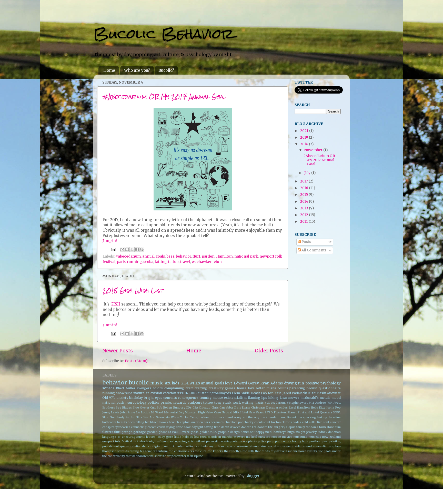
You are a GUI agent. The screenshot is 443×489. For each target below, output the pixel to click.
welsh (153, 456)
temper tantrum (156, 451)
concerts (170, 398)
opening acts (184, 441)
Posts (306, 242)
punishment (110, 446)
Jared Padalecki (295, 393)
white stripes (167, 456)
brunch (174, 422)
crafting (201, 388)
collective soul (319, 422)
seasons (242, 446)
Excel (292, 407)
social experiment (281, 446)
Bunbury (179, 407)
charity (248, 422)
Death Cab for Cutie (266, 393)
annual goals (153, 256)
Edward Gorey (246, 383)
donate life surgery (271, 427)
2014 (304, 201)
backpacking (307, 417)
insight (300, 432)
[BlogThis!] (127, 249)
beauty (122, 422)
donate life (249, 427)
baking (322, 417)
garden (208, 256)
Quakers (326, 412)
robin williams (187, 446)
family (300, 427)
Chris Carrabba (222, 407)
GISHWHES (190, 383)
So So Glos (134, 417)
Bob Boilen (164, 407)
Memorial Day (174, 412)
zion (218, 262)
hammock (248, 432)
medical (251, 437)
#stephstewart (297, 402)
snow (120, 393)
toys (274, 451)
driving (290, 383)
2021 (304, 131)
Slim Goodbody (113, 417)
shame (254, 446)
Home (109, 70)
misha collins (277, 388)
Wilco (175, 417)
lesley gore (165, 437)
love (229, 383)
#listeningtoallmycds (214, 393)
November (313, 150)
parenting (297, 388)
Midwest (334, 393)
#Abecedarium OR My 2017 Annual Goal (164, 96)
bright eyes (153, 398)
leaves (150, 437)
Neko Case (213, 412)
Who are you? (137, 70)
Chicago (204, 407)
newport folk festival (117, 441)
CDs (189, 407)
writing (248, 402)
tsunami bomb (296, 451)
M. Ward (157, 412)
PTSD (269, 412)
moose (276, 437)
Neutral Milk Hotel (235, 412)
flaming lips (257, 398)
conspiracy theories (116, 427)
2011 (304, 221)
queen (124, 446)
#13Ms (259, 402)
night (153, 441)
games (230, 388)
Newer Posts (117, 351)
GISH (115, 304)
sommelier (320, 446)
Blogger (252, 476)
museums (300, 437)
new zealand (331, 437)
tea (142, 451)
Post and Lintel (308, 412)
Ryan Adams (271, 383)
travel (185, 262)
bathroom (109, 422)
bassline (335, 417)
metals (325, 398)
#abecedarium (128, 256)
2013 (304, 208)
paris (121, 262)
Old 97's (108, 398)
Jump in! (110, 241)
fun (301, 383)
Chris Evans (242, 407)
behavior (183, 256)
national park (246, 256)
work (237, 402)
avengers (144, 388)
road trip (169, 446)
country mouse (211, 398)
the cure (201, 451)
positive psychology (323, 383)
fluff (196, 256)
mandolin (214, 437)
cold (305, 422)
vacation (169, 393)
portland (315, 441)
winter (181, 456)
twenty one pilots (319, 451)
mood (336, 398)
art (168, 382)
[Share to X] (132, 249)
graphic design (229, 432)
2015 (304, 194)
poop (270, 441)
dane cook (183, 427)
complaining (174, 388)
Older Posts (269, 351)
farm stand (327, 427)
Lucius (145, 412)
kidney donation (329, 432)
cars (207, 422)
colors (158, 388)
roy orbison (217, 446)
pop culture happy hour (291, 441)
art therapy (251, 417)
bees (170, 256)
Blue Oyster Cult (144, 407)
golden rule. (208, 432)
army (237, 417)
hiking (273, 398)
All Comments (313, 250)
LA (138, 412)
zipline (198, 456)
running (134, 262)
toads (266, 451)
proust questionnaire (324, 388)
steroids (123, 451)
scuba (148, 262)
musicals (315, 437)
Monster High (195, 412)
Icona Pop (333, 407)
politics (153, 402)
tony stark (222, 402)
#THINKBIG (187, 393)
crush (161, 427)
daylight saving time (206, 427)
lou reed (200, 437)
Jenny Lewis (110, 412)
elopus (290, 427)
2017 (304, 181)
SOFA (337, 412)
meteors (264, 437)
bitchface (151, 422)
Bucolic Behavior (163, 34)
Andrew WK (324, 402)
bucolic (139, 382)
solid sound (303, 446)
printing (335, 441)
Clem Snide (241, 393)
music (156, 382)
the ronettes (232, 451)
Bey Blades (124, 407)
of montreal (165, 441)
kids (175, 383)
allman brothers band (217, 417)
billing (140, 422)
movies (287, 437)
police (262, 441)
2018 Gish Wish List (133, 290)
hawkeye (280, 432)
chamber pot (234, 422)
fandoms (312, 427)
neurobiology (136, 402)
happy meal (264, 432)
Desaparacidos (277, 407)
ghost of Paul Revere (173, 432)
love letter (256, 388)
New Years (256, 412)
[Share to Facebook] (136, 249)
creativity (216, 388)
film (338, 427)
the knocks (215, 451)
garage (127, 432)
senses (108, 388)
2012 (304, 215)
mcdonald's (309, 398)
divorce (235, 427)
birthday (136, 398)
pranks (166, 402)
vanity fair (123, 456)
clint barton (272, 422)
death (225, 427)
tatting (161, 262)
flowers (107, 432)
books (163, 422)
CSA (195, 407)
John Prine (127, 412)
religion (156, 446)
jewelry (311, 432)
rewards (179, 402)
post (326, 441)
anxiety (122, 398)
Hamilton (224, 256)
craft (189, 388)
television (154, 393)
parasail (212, 441)
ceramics (217, 422)
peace (243, 441)
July (307, 173)
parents (224, 441)
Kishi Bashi (317, 393)
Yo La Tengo (189, 417)
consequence (188, 398)
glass (194, 432)
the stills (248, 451)
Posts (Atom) (136, 361)
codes (297, 422)
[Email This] (122, 249)
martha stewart (233, 437)
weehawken (202, 262)
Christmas (258, 407)
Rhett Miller (125, 388)
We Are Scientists (157, 417)
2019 (304, 137)
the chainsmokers (181, 451)
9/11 (311, 402)
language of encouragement (123, 437)
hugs (291, 432)
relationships (139, 446)
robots (203, 446)
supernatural (135, 393)
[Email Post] (113, 249)
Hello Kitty (318, 407)
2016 (304, 188)
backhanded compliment (278, 417)
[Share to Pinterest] (141, 249)
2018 (304, 144)
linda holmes (183, 437)
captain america (191, 422)
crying (170, 427)
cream (151, 427)
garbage (139, 432)
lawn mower (289, 398)
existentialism (235, 398)
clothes (286, 422)
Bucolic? (166, 70)
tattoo (173, 262)
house (241, 388)
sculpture (195, 402)
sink (264, 446)
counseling (139, 427)
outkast (200, 441)
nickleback (140, 441)
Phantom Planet (285, 412)
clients (259, 422)
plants (252, 441)
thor (258, 451)
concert (335, 422)
